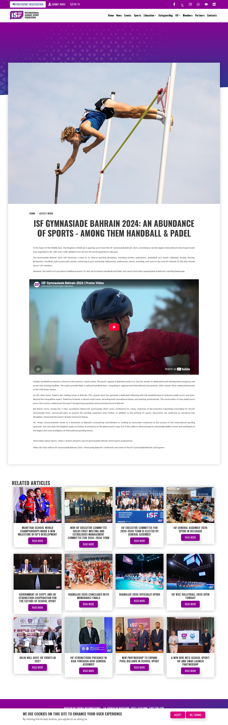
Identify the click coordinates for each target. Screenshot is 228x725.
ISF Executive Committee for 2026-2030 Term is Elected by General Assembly (139, 531)
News (119, 15)
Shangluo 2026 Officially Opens (139, 594)
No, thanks (195, 715)
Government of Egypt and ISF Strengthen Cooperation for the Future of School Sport (38, 597)
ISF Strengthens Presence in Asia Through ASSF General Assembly (88, 661)
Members (188, 15)
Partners (200, 15)
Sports (137, 15)
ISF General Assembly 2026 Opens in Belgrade (190, 529)
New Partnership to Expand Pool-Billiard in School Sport (139, 659)
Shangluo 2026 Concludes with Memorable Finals (88, 596)
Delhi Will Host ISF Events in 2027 (38, 659)
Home (111, 15)
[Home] (24, 15)
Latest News (46, 213)
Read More (37, 541)
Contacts (212, 15)
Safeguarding (165, 15)
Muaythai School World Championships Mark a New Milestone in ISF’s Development (37, 531)
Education (149, 15)
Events (127, 15)
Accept (177, 715)
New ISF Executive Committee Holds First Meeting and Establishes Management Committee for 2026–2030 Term (88, 533)
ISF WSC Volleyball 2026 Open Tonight (190, 596)
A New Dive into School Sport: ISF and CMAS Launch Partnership (190, 661)
